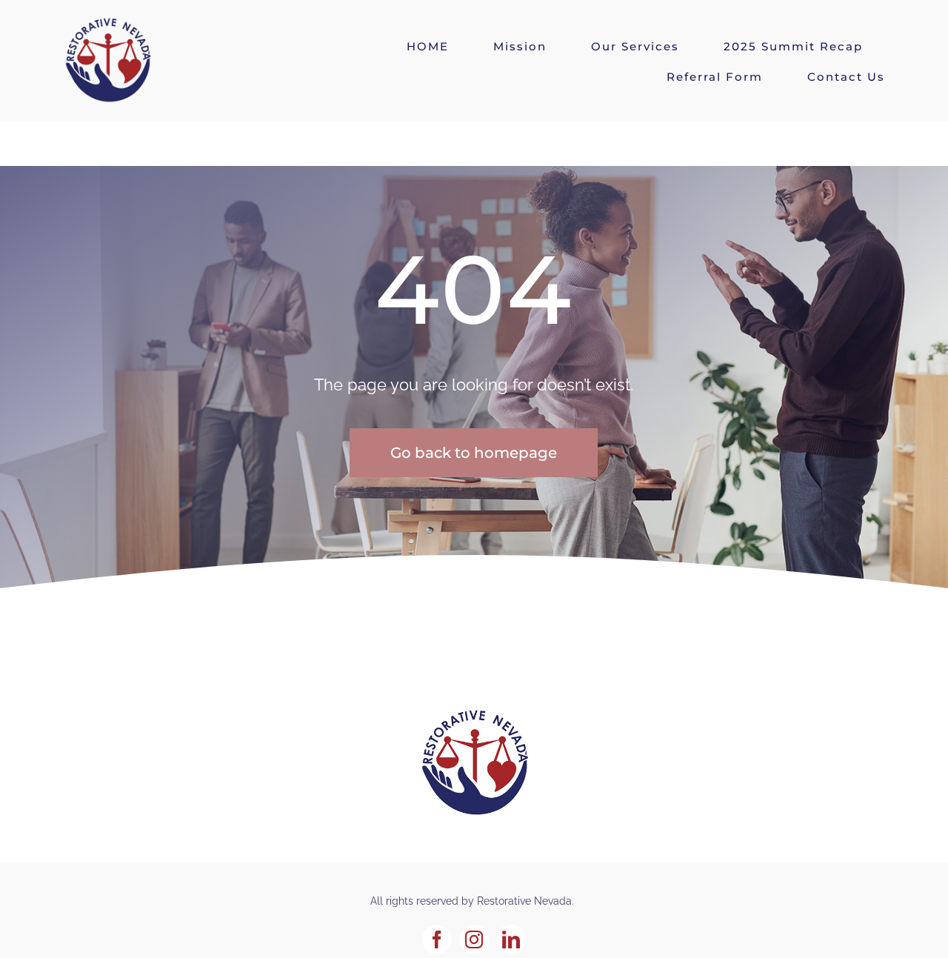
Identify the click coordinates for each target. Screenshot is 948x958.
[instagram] (474, 939)
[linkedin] (511, 939)
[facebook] (437, 939)
